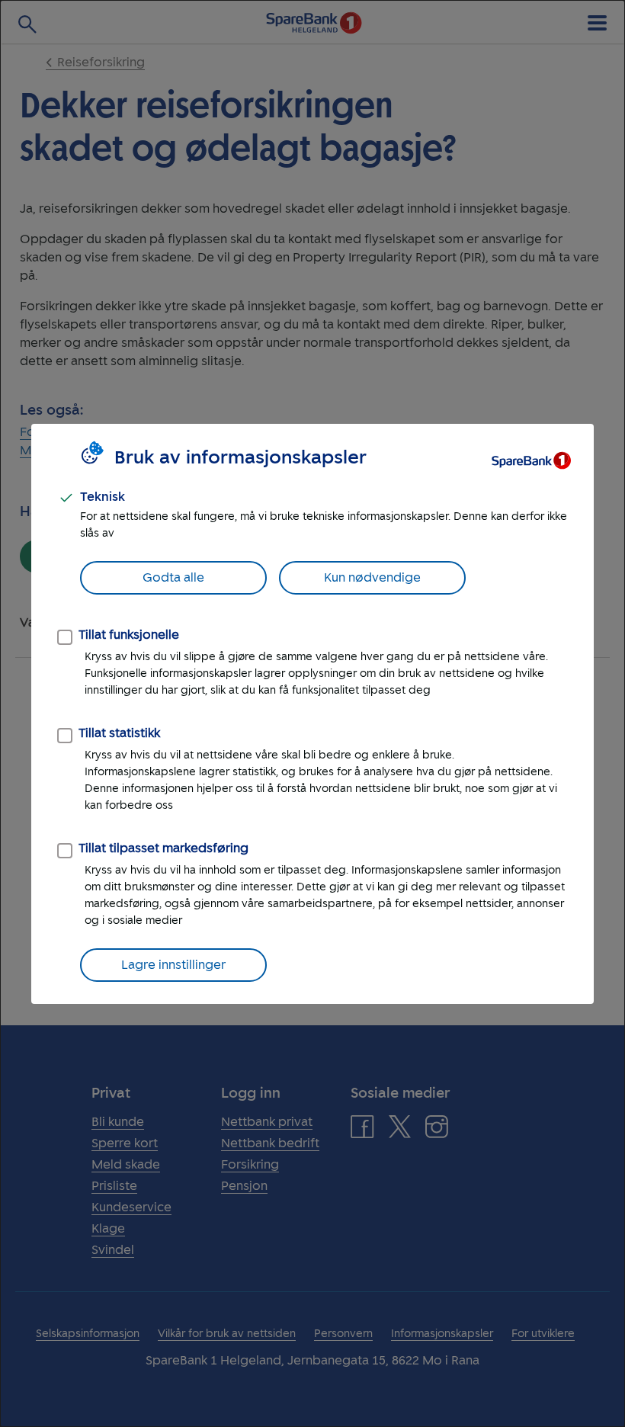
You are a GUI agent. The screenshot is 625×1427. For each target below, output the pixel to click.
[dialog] (312, 713)
